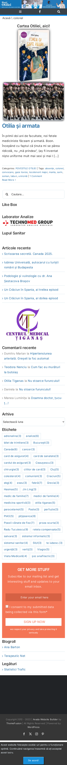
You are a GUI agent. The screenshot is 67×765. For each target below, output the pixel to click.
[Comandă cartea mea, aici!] (33, 31)
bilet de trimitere (16, 442)
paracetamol (14, 509)
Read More (8, 179)
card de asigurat (16, 456)
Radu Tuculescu (16, 529)
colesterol (12, 476)
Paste (34, 509)
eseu (22, 482)
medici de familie (46, 496)
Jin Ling (29, 489)
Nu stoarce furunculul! (44, 380)
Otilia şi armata (21, 125)
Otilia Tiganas (14, 380)
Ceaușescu (45, 462)
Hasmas (11, 489)
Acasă (6, 18)
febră (37, 482)
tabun (14, 176)
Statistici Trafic (15, 669)
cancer (28, 449)
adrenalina (12, 436)
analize (32, 436)
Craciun (54, 476)
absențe (49, 168)
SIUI (37, 542)
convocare (8, 172)
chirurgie (11, 469)
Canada (11, 449)
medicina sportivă (17, 502)
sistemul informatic (36, 536)
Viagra (43, 549)
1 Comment (36, 176)
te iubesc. (54, 542)
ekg (8, 482)
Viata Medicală (15, 556)
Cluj (54, 469)
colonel (59, 168)
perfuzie (51, 509)
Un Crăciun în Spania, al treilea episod (31, 289)
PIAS (9, 516)
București (41, 442)
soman (5, 176)
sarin (59, 172)
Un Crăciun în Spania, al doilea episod (31, 298)
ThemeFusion (13, 723)
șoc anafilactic (43, 556)
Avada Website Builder (45, 719)
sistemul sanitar (16, 542)
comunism (33, 476)
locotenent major (38, 172)
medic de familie (16, 496)
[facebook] (39, 11)
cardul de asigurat (17, 462)
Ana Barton (12, 647)
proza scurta (49, 522)
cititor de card (35, 469)
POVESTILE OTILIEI (26, 168)
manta (52, 172)
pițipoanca (27, 516)
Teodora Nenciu (15, 367)
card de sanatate (46, 456)
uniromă (22, 176)
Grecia (53, 482)
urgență (11, 549)
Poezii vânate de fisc (19, 522)
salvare (10, 536)
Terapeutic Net (14, 656)
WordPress (33, 727)
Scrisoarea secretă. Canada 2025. (28, 254)
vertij (27, 549)
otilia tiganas (45, 502)
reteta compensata (47, 529)
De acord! (33, 760)
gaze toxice (21, 172)
